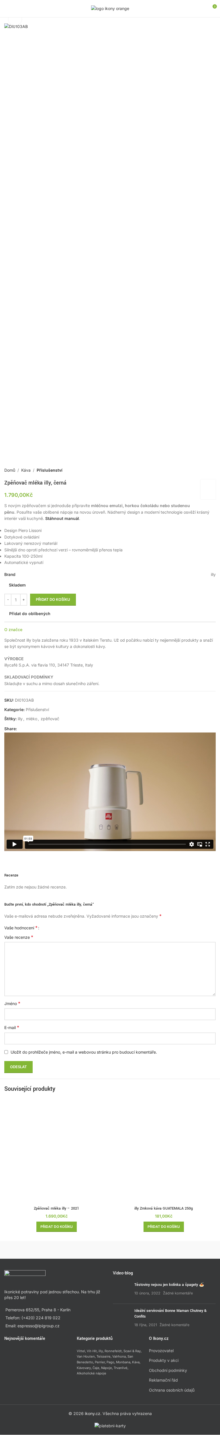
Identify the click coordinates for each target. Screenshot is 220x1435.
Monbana (123, 1362)
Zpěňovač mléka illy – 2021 (56, 1208)
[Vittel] (163, 1250)
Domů (9, 470)
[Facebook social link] (20, 728)
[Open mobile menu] (6, 8)
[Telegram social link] (47, 728)
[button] (56, 1227)
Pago (110, 1362)
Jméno (12, 1003)
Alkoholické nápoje (91, 1374)
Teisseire (104, 1356)
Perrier (100, 1362)
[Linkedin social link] (41, 728)
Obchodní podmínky (168, 1370)
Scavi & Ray (132, 1351)
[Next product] (212, 470)
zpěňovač (50, 718)
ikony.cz (92, 1413)
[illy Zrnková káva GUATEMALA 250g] (163, 1151)
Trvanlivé (120, 1368)
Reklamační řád (163, 1380)
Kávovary (84, 1368)
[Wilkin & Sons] (57, 1250)
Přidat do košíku (53, 599)
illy (20, 718)
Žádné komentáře (178, 1293)
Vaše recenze (18, 937)
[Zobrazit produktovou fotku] (15, 19)
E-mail (11, 1027)
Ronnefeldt (113, 1351)
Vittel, (81, 1351)
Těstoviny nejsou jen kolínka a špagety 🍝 (169, 1285)
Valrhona (119, 1356)
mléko (31, 718)
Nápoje (106, 1368)
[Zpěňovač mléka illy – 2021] (56, 1151)
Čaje (96, 1368)
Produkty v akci (163, 1360)
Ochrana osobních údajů (172, 1390)
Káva (26, 470)
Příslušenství (49, 470)
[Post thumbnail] (121, 1291)
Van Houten (86, 1356)
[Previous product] (198, 470)
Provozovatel (161, 1350)
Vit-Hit (92, 1351)
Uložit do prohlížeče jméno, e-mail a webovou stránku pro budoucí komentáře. (84, 1052)
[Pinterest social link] (34, 728)
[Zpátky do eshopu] (205, 470)
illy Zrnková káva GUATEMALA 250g (163, 1208)
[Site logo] (110, 8)
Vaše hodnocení (21, 927)
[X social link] (27, 728)
